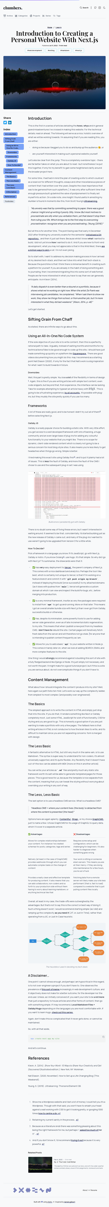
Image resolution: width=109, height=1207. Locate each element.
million (33, 250)
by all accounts (72, 392)
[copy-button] (103, 1037)
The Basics (11, 176)
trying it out (77, 1140)
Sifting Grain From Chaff (10, 140)
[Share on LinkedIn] (9, 122)
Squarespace (79, 353)
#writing (51, 50)
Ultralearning (91, 201)
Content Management (10, 171)
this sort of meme (51, 989)
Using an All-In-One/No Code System (12, 147)
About (85, 1190)
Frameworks (11, 156)
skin (47, 250)
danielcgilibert (69, 1202)
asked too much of (89, 1130)
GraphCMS (98, 819)
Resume (94, 1190)
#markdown (64, 50)
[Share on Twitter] (5, 122)
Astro (50, 1202)
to (43, 250)
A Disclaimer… (12, 192)
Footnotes (9, 201)
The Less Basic (12, 181)
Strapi (75, 819)
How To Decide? (14, 165)
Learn (59, 27)
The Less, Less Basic (10, 186)
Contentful (65, 819)
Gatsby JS (12, 161)
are (103, 246)
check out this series (62, 1012)
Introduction (10, 134)
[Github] (95, 7)
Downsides (12, 152)
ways (39, 250)
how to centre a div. (48, 1113)
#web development (34, 50)
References (10, 196)
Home (49, 27)
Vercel (68, 567)
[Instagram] (99, 7)
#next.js (78, 50)
